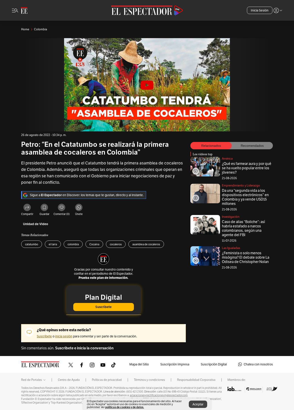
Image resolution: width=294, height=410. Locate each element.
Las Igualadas (231, 248)
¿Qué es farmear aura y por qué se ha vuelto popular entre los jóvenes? (246, 168)
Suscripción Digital (214, 364)
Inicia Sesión (260, 10)
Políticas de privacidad (107, 380)
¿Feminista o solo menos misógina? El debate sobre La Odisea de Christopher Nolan (245, 257)
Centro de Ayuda (69, 380)
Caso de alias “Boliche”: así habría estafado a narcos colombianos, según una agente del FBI (243, 228)
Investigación (230, 217)
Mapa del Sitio (139, 364)
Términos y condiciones (149, 380)
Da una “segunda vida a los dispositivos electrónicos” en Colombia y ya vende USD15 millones (245, 197)
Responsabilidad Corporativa (196, 380)
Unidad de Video (35, 224)
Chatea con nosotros (258, 364)
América (227, 159)
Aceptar (198, 404)
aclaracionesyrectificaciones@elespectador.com (159, 395)
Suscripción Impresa (174, 364)
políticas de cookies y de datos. (124, 407)
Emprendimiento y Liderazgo (241, 185)
